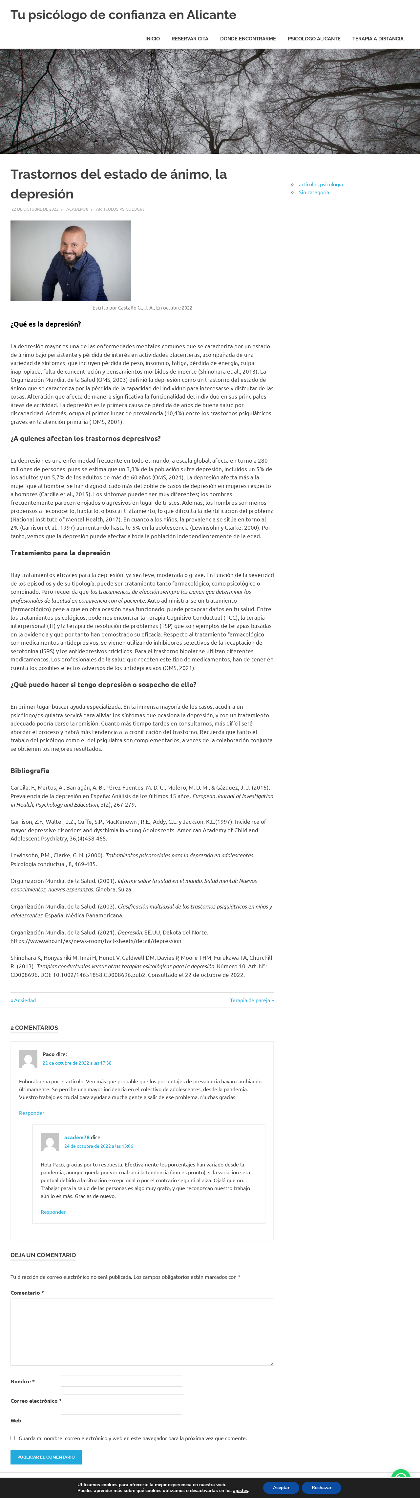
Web (15, 1420)
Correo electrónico (36, 1400)
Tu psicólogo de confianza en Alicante (123, 14)
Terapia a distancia (378, 39)
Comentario (27, 1292)
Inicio (152, 39)
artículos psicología (120, 209)
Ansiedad (25, 1000)
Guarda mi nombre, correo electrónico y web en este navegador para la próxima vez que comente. (133, 1438)
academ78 (77, 209)
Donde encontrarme (248, 39)
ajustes (240, 1491)
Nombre (22, 1381)
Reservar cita (190, 39)
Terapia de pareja (250, 1000)
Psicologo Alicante (314, 39)
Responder (31, 1112)
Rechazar (321, 1488)
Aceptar (281, 1488)
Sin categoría (314, 192)
